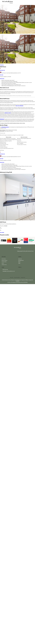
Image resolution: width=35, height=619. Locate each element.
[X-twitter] (22, 270)
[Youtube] (27, 270)
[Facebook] (19, 270)
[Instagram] (25, 270)
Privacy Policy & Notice (17, 277)
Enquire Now (2, 78)
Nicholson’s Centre (8, 112)
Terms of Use (11, 277)
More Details (2, 232)
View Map (1, 74)
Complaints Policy (23, 277)
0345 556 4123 (2, 70)
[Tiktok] (19, 272)
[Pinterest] (30, 270)
